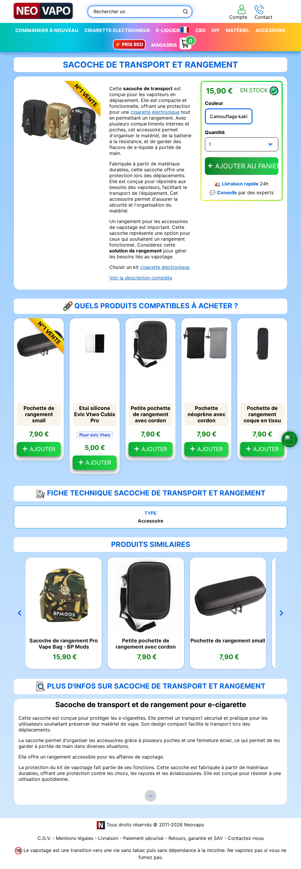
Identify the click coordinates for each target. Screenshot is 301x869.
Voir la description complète (140, 278)
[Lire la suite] (150, 796)
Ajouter (41, 449)
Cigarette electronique (117, 30)
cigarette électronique (155, 112)
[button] (289, 439)
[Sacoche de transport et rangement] (59, 121)
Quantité (215, 132)
